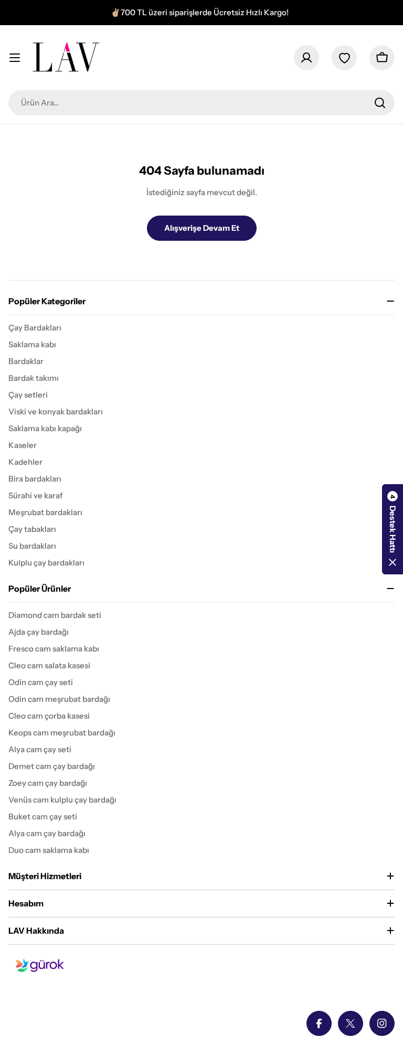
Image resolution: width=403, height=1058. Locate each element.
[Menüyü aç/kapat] (14, 57)
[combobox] (201, 102)
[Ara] (380, 103)
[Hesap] (306, 57)
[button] (392, 529)
